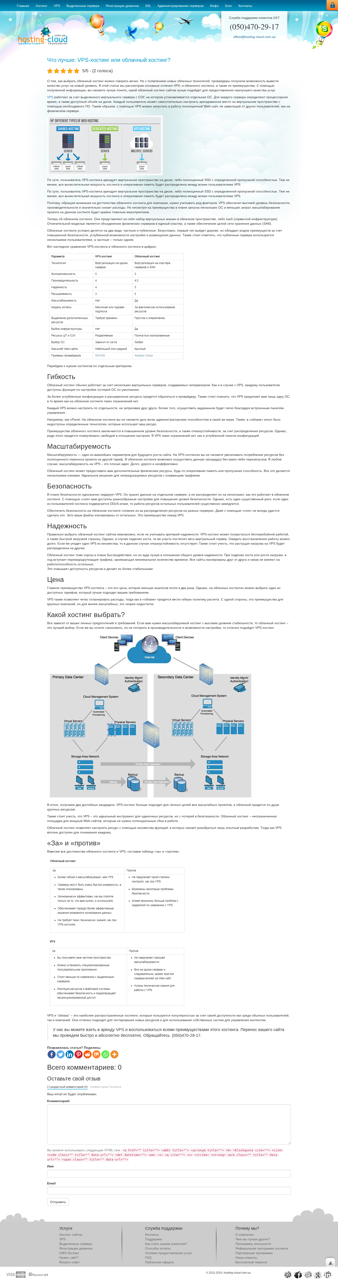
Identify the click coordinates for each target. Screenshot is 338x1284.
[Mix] (96, 1054)
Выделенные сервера (82, 6)
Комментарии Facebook (105, 1087)
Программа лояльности (253, 1244)
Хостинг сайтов (70, 1234)
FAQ (148, 1257)
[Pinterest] (78, 1054)
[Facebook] (52, 1054)
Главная (23, 6)
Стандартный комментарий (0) (67, 1087)
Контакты (245, 6)
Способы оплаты (158, 1248)
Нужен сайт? (68, 1257)
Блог (228, 6)
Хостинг (41, 6)
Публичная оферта (159, 1262)
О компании (244, 1234)
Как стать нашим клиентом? (166, 1244)
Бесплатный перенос (251, 1262)
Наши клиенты (246, 1257)
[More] (114, 1054)
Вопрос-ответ (69, 1262)
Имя (50, 1166)
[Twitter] (61, 1054)
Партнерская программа (254, 1253)
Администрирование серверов (180, 6)
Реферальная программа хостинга (261, 1248)
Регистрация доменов (122, 6)
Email (51, 1183)
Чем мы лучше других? (252, 1239)
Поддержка (153, 1239)
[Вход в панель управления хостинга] (332, 5)
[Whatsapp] (105, 1054)
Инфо (214, 6)
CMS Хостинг (69, 1253)
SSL (148, 6)
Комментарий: (58, 1101)
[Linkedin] (70, 1054)
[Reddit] (87, 1054)
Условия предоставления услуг (168, 1253)
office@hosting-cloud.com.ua (254, 37)
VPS (57, 6)
